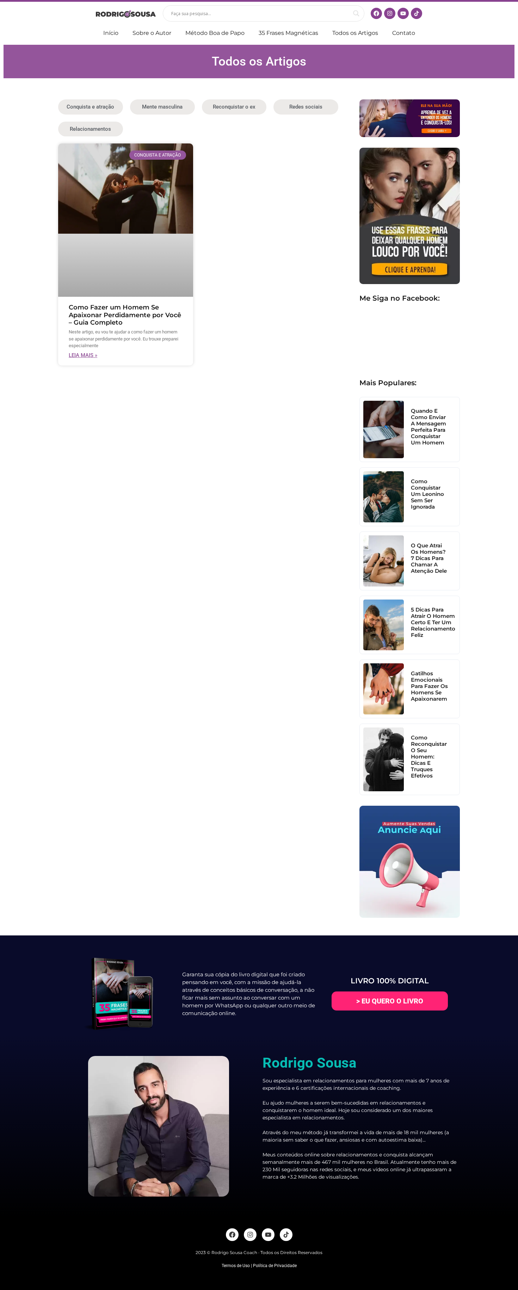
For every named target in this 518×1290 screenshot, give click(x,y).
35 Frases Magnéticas (288, 33)
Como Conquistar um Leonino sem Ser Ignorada (427, 494)
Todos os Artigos (355, 33)
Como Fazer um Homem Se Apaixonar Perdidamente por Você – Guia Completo (125, 314)
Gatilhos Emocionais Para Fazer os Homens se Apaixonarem (429, 686)
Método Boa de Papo (215, 33)
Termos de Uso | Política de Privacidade (259, 1265)
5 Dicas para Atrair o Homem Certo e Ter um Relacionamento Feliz (433, 622)
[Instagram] (389, 13)
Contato (403, 33)
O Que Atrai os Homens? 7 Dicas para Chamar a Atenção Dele (429, 558)
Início (110, 33)
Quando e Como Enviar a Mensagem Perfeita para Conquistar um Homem (428, 426)
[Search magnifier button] (356, 13)
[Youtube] (403, 13)
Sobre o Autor (151, 33)
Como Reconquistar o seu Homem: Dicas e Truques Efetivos (429, 756)
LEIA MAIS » (83, 355)
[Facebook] (376, 13)
